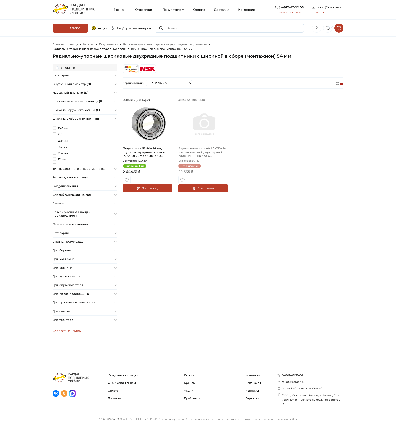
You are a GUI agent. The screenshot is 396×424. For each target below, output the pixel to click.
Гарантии (252, 398)
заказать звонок (290, 12)
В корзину (150, 188)
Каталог (189, 375)
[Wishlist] (127, 180)
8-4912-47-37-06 (291, 7)
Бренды (119, 10)
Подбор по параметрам (134, 28)
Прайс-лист (192, 398)
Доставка (221, 10)
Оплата (199, 10)
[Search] (161, 28)
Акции (102, 28)
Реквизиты (253, 383)
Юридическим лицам (123, 375)
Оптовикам (144, 10)
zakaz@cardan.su (329, 9)
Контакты (252, 390)
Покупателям (173, 10)
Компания (246, 10)
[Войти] (316, 28)
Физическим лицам (122, 383)
